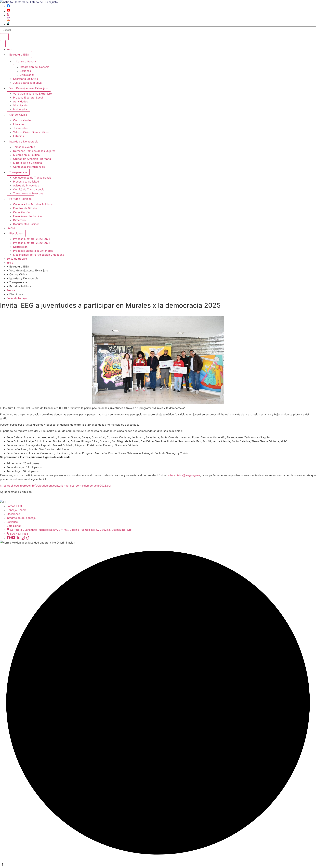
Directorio (19, 220)
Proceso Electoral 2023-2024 (31, 238)
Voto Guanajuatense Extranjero (28, 88)
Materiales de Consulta (27, 162)
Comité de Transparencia (28, 189)
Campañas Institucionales (29, 166)
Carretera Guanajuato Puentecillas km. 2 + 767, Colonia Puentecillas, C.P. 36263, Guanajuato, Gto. (71, 529)
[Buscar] (4, 36)
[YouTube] (8, 11)
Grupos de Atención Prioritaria (32, 158)
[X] (8, 15)
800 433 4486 (19, 533)
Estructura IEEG (19, 54)
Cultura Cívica (18, 114)
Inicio (10, 49)
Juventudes (20, 128)
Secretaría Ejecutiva (25, 78)
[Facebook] (8, 6)
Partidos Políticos (20, 198)
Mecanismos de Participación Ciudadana (38, 254)
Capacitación (21, 212)
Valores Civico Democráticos (31, 132)
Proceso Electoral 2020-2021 (31, 242)
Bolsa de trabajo (17, 258)
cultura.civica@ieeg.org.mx (183, 475)
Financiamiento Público (27, 216)
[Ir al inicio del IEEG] (29, 2)
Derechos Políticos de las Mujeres (34, 151)
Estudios (18, 136)
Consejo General (17, 510)
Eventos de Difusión (25, 208)
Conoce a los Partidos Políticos (33, 204)
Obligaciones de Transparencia (32, 177)
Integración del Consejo (34, 67)
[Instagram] (8, 19)
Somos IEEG (14, 506)
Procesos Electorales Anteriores (33, 250)
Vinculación (20, 105)
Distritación (20, 246)
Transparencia (18, 172)
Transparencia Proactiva (28, 193)
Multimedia (20, 109)
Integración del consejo (21, 517)
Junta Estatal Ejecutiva (27, 82)
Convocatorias (22, 120)
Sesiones (25, 70)
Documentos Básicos (26, 224)
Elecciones (16, 233)
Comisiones (27, 74)
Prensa (11, 228)
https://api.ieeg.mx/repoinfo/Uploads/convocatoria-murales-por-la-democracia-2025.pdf (55, 485)
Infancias (18, 124)
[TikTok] (8, 24)
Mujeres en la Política (26, 154)
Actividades (20, 101)
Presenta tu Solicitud (26, 181)
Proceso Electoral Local (28, 97)
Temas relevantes (24, 147)
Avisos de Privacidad (26, 185)
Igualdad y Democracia (23, 141)
